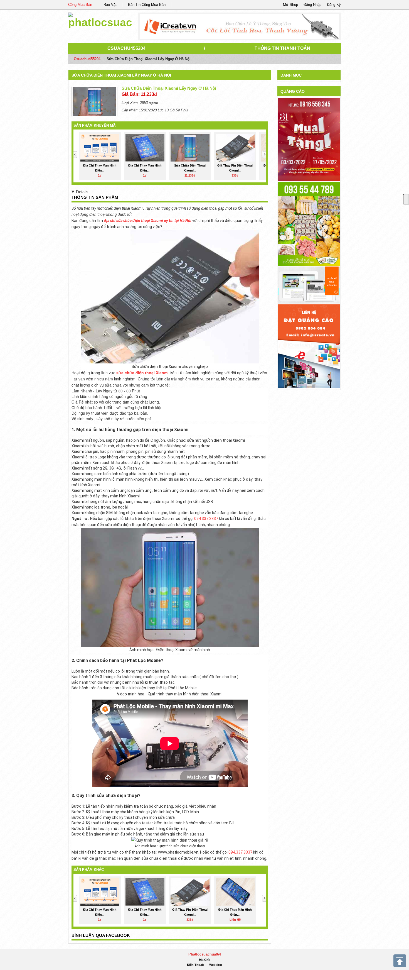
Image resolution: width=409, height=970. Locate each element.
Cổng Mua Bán (80, 5)
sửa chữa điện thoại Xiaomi (142, 372)
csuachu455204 (126, 48)
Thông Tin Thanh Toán (282, 48)
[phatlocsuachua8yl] (100, 19)
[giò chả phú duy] (309, 224)
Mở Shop (290, 5)
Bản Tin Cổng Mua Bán (147, 5)
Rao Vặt (110, 5)
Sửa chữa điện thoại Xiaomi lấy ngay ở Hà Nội (121, 75)
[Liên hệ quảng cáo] (309, 346)
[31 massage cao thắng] (309, 139)
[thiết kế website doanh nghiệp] (309, 285)
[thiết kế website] (239, 26)
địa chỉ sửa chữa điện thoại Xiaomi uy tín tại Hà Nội (147, 220)
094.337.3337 (206, 518)
